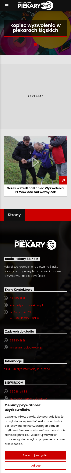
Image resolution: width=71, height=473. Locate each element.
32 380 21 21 (17, 298)
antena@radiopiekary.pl (26, 347)
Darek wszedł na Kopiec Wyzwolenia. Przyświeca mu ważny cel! (35, 190)
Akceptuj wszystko (35, 455)
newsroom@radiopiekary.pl (28, 398)
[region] (35, 436)
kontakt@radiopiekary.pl (26, 305)
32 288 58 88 (18, 391)
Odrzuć (36, 465)
